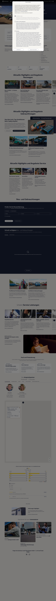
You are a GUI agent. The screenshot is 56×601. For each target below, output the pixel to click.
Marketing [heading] (17, 31)
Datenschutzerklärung (24, 11)
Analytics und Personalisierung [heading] (20, 21)
